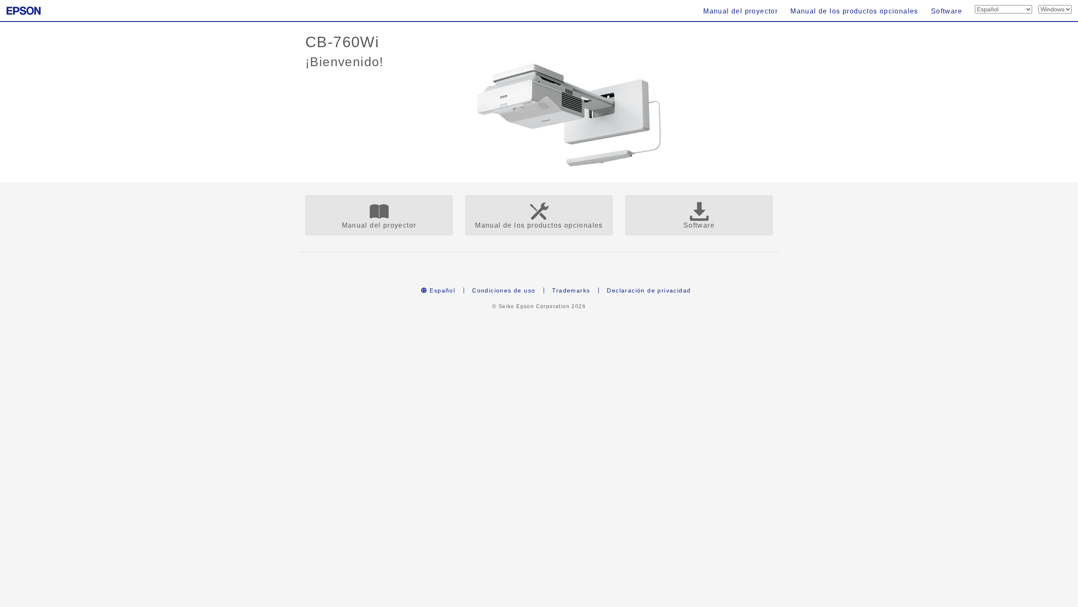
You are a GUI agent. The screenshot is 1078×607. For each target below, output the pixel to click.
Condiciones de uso (503, 290)
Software (946, 11)
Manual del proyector (740, 11)
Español (441, 290)
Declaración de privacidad (649, 290)
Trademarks (571, 290)
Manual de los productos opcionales (854, 11)
